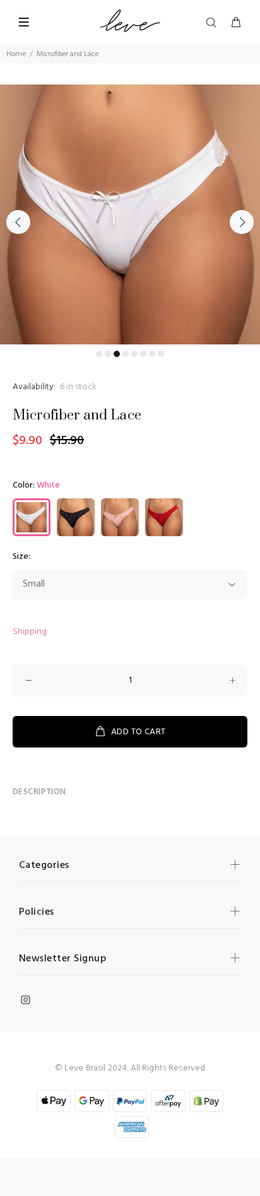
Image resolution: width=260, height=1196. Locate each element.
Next (242, 222)
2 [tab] (108, 354)
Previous (18, 222)
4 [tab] (125, 354)
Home (16, 54)
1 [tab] (99, 354)
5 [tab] (134, 354)
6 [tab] (143, 354)
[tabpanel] (130, 214)
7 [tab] (152, 354)
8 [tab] (161, 354)
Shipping (30, 631)
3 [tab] (117, 354)
